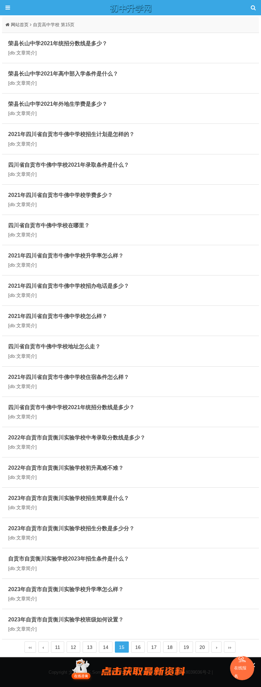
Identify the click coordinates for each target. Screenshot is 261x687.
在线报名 (240, 672)
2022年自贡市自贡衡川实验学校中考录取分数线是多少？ (76, 437)
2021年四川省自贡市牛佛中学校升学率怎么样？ (66, 255)
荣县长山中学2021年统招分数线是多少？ (57, 43)
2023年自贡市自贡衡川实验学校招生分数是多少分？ (71, 528)
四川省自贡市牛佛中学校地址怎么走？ (54, 346)
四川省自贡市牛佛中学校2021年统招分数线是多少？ (71, 407)
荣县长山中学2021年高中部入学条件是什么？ (63, 73)
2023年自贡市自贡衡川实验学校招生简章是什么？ (68, 498)
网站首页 (20, 24)
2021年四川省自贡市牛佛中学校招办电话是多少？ (68, 286)
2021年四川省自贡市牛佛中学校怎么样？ (57, 316)
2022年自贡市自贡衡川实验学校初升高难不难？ (66, 468)
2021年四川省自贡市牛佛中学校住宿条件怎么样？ (68, 377)
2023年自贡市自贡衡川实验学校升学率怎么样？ (66, 589)
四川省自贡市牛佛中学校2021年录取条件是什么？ (68, 165)
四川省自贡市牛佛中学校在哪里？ (49, 225)
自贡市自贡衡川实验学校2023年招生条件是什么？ (68, 558)
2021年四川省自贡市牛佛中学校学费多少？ (60, 195)
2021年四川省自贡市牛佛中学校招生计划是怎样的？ (71, 134)
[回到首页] (130, 7)
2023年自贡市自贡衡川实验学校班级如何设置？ (66, 619)
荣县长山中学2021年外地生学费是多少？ (57, 104)
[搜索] (253, 7)
